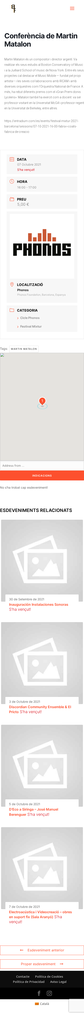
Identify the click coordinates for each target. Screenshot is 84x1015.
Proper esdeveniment (38, 964)
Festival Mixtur (31, 326)
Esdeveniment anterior (46, 950)
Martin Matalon (24, 348)
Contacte (23, 976)
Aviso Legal (58, 982)
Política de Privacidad (29, 982)
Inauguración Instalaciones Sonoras (38, 604)
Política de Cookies (49, 976)
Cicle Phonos (30, 318)
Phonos (23, 290)
